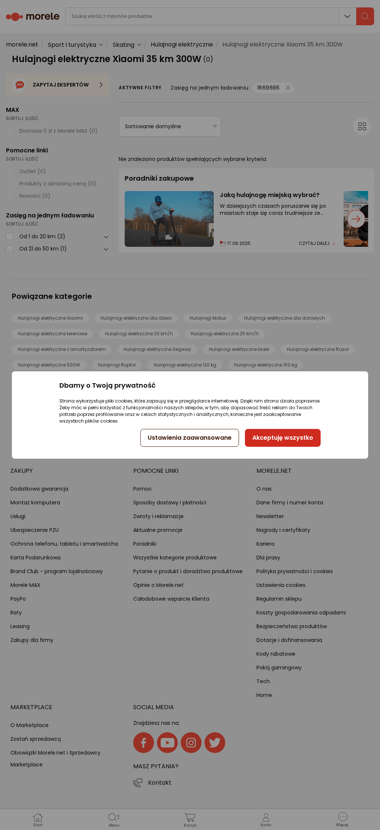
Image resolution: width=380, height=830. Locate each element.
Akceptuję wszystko (282, 437)
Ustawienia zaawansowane (190, 437)
